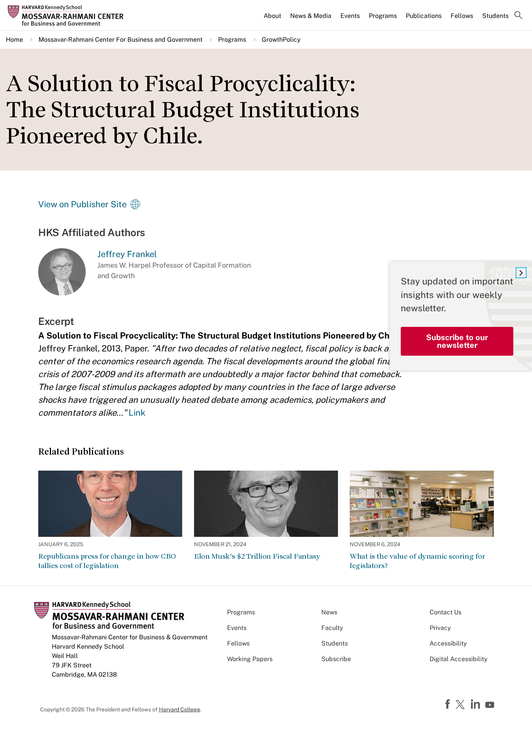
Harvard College (179, 709)
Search (518, 16)
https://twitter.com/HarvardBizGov (461, 705)
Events (350, 15)
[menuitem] (273, 19)
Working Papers (250, 659)
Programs (383, 15)
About (272, 15)
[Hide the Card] (521, 273)
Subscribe (336, 659)
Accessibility (448, 643)
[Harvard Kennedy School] (68, 15)
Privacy (440, 628)
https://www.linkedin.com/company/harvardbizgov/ (476, 704)
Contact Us (446, 612)
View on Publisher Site (82, 204)
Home (14, 39)
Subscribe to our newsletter (457, 341)
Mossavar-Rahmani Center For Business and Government (121, 39)
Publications (424, 15)
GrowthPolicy (281, 39)
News (329, 612)
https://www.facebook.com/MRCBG (448, 704)
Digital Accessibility (459, 659)
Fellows (462, 15)
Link (137, 413)
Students (495, 15)
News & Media (310, 15)
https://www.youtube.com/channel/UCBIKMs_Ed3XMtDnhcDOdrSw (491, 705)
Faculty (332, 628)
